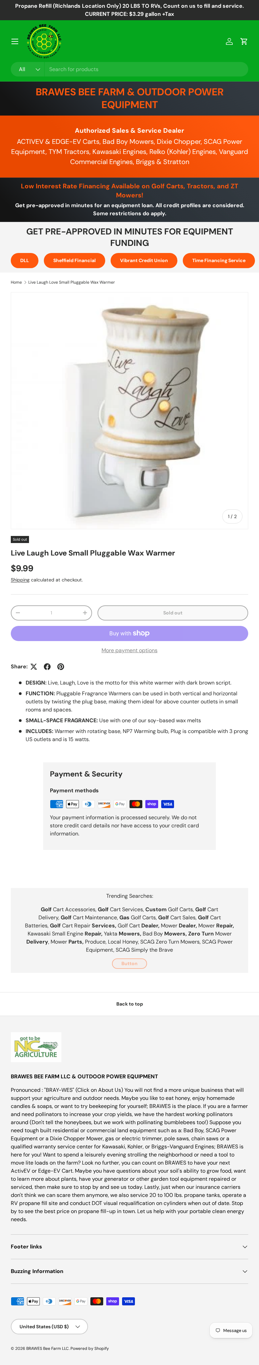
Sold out (172, 613)
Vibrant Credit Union (144, 260)
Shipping (20, 580)
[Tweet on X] (33, 666)
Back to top (129, 1004)
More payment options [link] (129, 650)
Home (16, 282)
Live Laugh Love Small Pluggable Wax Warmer (71, 282)
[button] (244, 41)
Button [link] (129, 963)
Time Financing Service (219, 260)
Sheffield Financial (74, 260)
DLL (24, 260)
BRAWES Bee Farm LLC (47, 1348)
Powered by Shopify (89, 1348)
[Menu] (14, 41)
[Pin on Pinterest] (60, 666)
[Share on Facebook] (47, 666)
